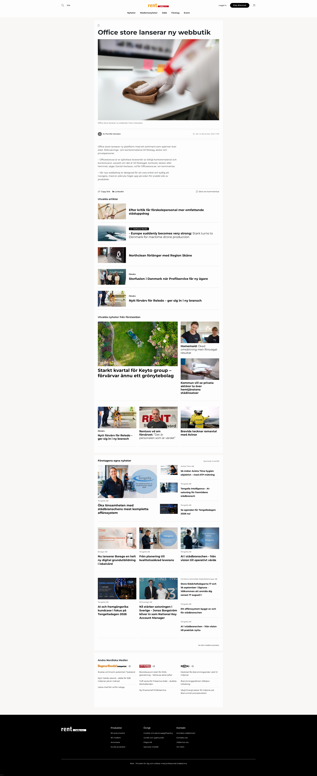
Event (187, 13)
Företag (175, 13)
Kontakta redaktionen (185, 733)
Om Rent (180, 747)
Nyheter (131, 13)
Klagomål (148, 742)
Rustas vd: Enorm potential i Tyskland (116, 672)
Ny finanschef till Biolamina (152, 690)
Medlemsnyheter (149, 13)
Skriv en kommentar (209, 191)
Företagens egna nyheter (114, 460)
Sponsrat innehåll (151, 747)
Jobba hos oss (182, 742)
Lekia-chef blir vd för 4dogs (111, 687)
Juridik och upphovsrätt (154, 738)
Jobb (164, 13)
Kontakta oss (182, 738)
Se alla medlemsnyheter (208, 645)
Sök (68, 5)
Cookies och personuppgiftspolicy (158, 733)
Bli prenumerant (118, 733)
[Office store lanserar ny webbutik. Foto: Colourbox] (158, 79)
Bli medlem (116, 738)
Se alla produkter (118, 747)
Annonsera (115, 742)
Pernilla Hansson (113, 134)
